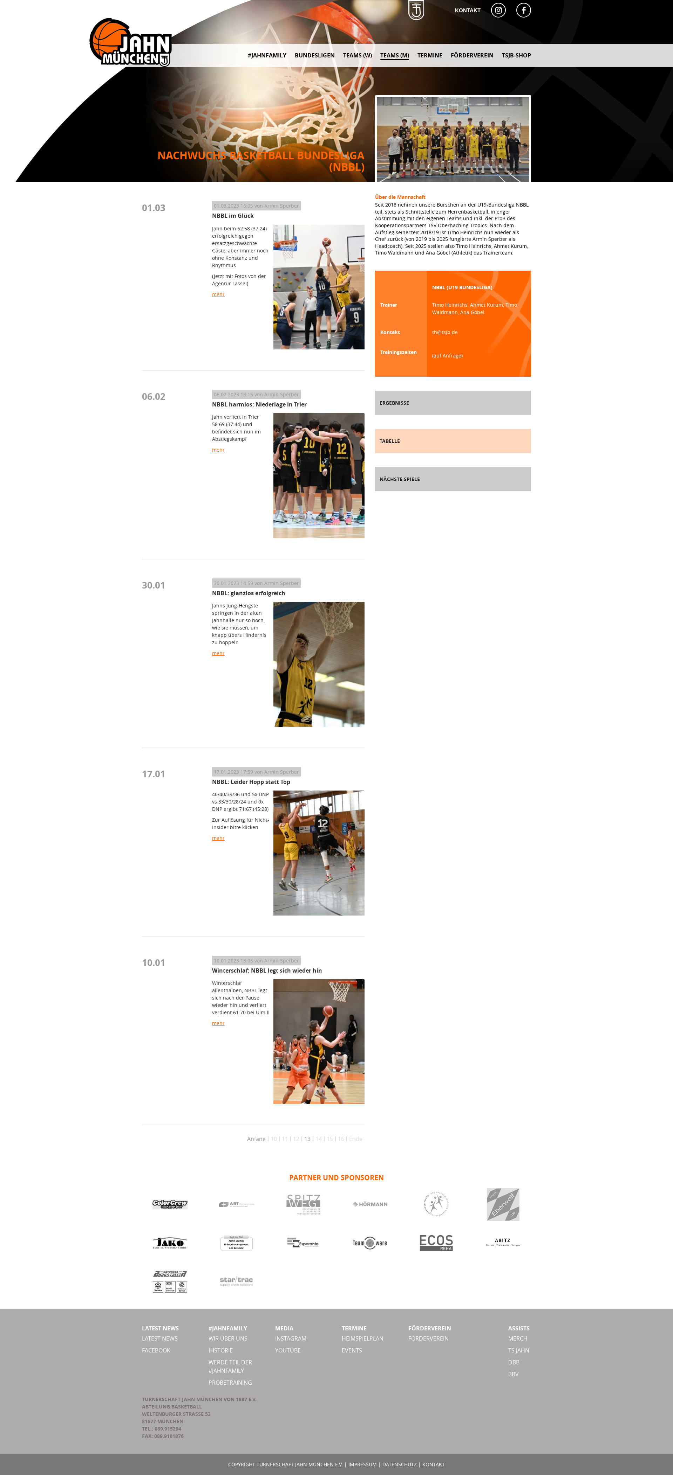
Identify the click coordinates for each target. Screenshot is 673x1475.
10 (274, 1139)
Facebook (156, 1350)
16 (341, 1139)
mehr (218, 294)
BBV (513, 1374)
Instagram (290, 1338)
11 (285, 1139)
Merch (518, 1338)
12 (296, 1139)
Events (352, 1350)
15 (330, 1139)
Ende (355, 1139)
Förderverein (428, 1338)
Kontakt (468, 10)
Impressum (362, 1464)
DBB (513, 1362)
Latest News (160, 1338)
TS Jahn (518, 1350)
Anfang (256, 1139)
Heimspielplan (362, 1338)
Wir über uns (228, 1338)
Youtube (288, 1350)
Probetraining (230, 1382)
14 (318, 1139)
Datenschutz (399, 1464)
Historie (221, 1350)
